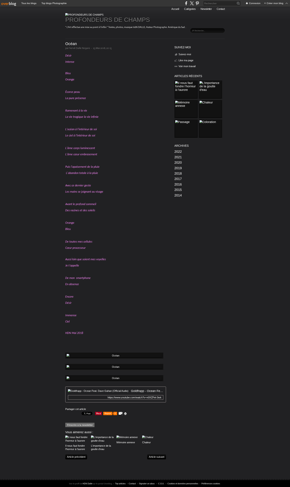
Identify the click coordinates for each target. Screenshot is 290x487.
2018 (178, 173)
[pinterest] (197, 3)
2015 (178, 190)
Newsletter (206, 9)
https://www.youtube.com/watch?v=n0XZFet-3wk (134, 397)
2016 (178, 184)
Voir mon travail (187, 66)
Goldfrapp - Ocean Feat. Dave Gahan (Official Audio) (147, 391)
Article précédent (76, 456)
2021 (178, 157)
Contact (221, 9)
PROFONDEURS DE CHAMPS (107, 19)
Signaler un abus (147, 483)
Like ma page (186, 60)
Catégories (190, 9)
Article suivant (156, 456)
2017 (178, 179)
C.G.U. (161, 483)
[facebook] (186, 3)
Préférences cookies (210, 483)
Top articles (120, 483)
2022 (178, 151)
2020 (178, 162)
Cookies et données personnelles (182, 483)
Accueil (175, 9)
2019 (178, 168)
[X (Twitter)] (192, 3)
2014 (178, 195)
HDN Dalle (87, 483)
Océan (71, 44)
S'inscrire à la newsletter (80, 425)
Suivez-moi (185, 54)
